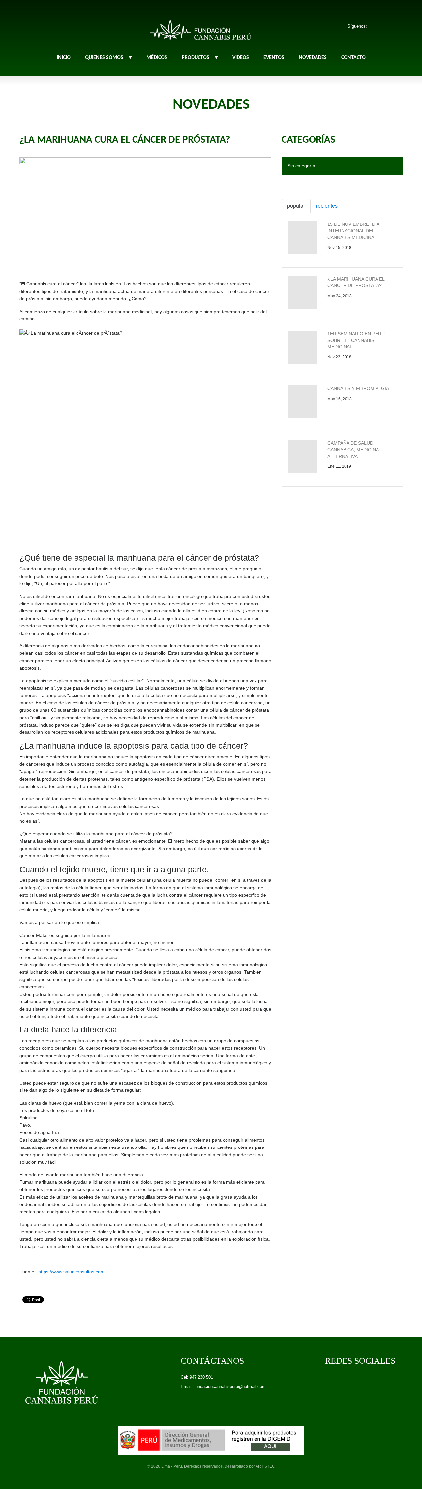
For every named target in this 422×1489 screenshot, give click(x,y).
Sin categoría (301, 165)
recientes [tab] (327, 206)
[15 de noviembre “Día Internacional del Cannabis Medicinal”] (302, 237)
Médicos (156, 57)
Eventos (273, 57)
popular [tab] (296, 206)
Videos (240, 57)
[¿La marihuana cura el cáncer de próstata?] (145, 212)
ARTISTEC (265, 1466)
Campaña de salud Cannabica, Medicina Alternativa (352, 449)
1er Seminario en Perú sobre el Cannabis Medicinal (356, 340)
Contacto (353, 57)
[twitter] (389, 26)
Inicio (64, 57)
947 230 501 (201, 1377)
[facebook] (377, 26)
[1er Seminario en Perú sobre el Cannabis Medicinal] (302, 347)
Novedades (313, 57)
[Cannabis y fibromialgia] (302, 401)
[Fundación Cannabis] (200, 28)
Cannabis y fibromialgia (358, 388)
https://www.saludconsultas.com (71, 1271)
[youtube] (401, 26)
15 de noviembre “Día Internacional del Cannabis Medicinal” (353, 231)
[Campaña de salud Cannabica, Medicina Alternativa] (302, 456)
